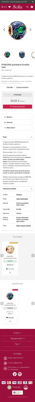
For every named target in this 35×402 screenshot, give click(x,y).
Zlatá (18, 199)
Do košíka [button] (11, 269)
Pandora (19, 194)
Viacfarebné (24, 199)
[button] (10, 272)
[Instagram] (20, 375)
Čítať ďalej (10, 87)
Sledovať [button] (11, 317)
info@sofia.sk (17, 363)
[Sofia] (17, 6)
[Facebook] (15, 375)
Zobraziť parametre (22, 87)
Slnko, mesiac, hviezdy (23, 225)
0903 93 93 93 (18, 358)
